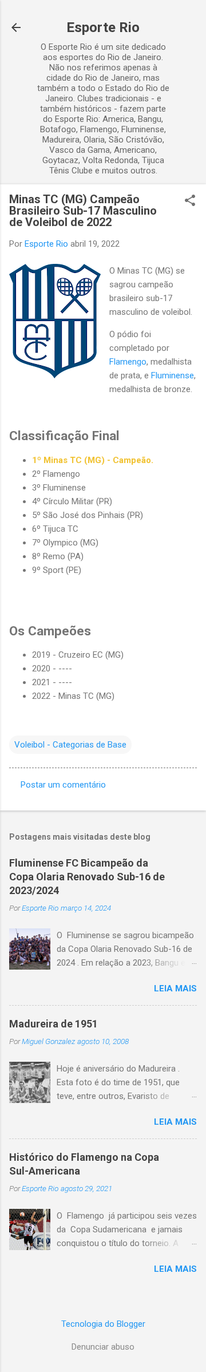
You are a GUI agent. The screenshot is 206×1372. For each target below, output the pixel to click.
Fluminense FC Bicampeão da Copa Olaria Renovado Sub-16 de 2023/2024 (87, 876)
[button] (190, 201)
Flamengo (127, 362)
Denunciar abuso (103, 1347)
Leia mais (175, 988)
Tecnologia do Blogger (103, 1324)
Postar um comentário (63, 785)
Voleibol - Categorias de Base (70, 745)
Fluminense (172, 375)
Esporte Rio (103, 27)
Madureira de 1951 (53, 1024)
